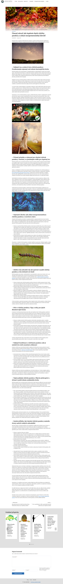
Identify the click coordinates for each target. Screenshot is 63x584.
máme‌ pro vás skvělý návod (26, 349)
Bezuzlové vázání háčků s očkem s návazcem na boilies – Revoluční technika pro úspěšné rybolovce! (24, 530)
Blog (28, 579)
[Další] (56, 529)
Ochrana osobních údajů (36, 582)
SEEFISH (9, 535)
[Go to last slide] (7, 529)
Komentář (14, 556)
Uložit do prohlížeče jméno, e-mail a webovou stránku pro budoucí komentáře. (44, 569)
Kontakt (34, 579)
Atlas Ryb (20, 1)
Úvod (16, 1)
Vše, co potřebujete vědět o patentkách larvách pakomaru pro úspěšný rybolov (41, 504)
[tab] (29, 544)
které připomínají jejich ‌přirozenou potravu (21, 172)
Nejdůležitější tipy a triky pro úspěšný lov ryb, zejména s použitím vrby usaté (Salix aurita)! (38, 529)
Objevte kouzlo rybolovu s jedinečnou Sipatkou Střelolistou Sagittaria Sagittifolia (10, 529)
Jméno (14, 570)
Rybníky (31, 1)
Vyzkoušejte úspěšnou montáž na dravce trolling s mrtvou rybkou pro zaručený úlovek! (52, 521)
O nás (47, 1)
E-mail (27, 570)
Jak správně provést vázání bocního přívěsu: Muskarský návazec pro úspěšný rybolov (21, 504)
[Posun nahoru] (61, 583)
